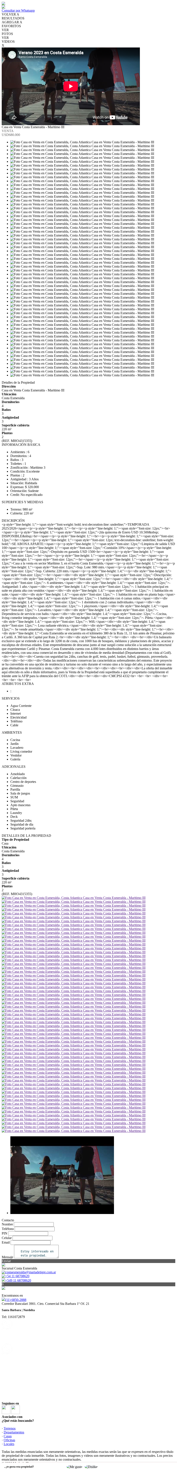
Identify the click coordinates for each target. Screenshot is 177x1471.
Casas (8, 1436)
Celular (7, 1238)
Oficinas (9, 1440)
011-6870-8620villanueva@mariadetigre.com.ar (24, 1354)
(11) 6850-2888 (15, 1300)
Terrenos (10, 1428)
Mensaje (7, 1257)
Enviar (6, 1261)
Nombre (7, 1224)
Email (6, 1242)
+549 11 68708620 (18, 1280)
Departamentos (14, 1432)
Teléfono (8, 1229)
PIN (4, 1233)
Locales (9, 1444)
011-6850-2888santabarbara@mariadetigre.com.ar (25, 1330)
